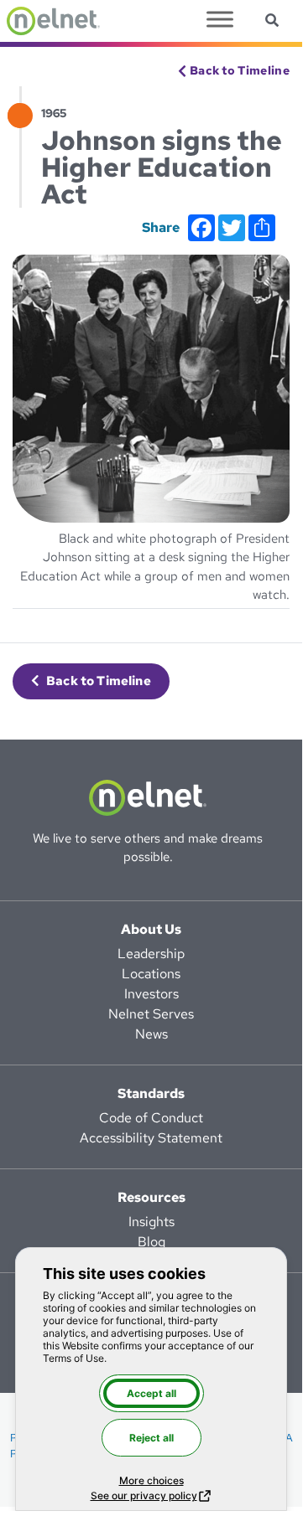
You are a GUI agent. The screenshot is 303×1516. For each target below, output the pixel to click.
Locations (151, 973)
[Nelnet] (53, 21)
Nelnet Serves (151, 1014)
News (151, 1034)
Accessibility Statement (151, 1138)
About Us (151, 929)
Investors (151, 994)
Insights (151, 1221)
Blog (151, 1241)
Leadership (151, 953)
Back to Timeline (240, 70)
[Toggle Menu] (219, 19)
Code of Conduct (151, 1118)
